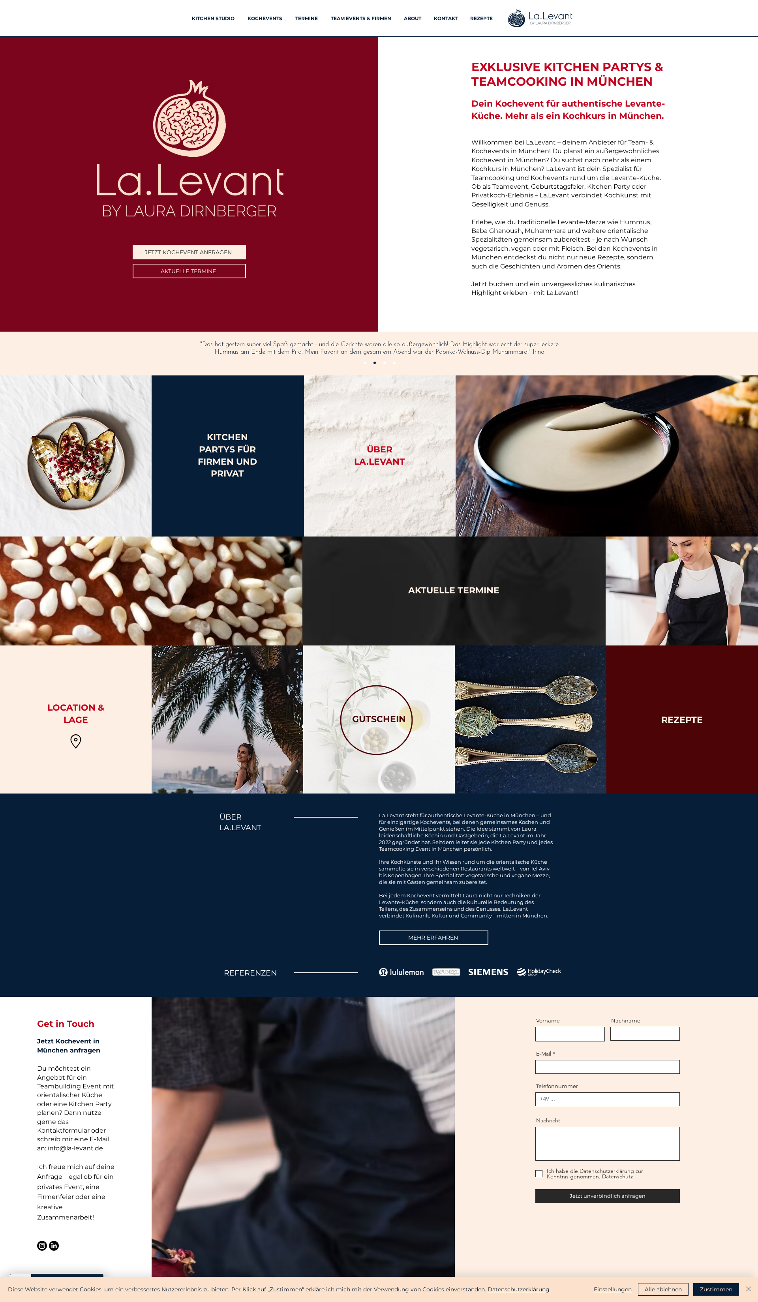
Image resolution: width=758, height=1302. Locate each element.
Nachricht (548, 1120)
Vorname (548, 1020)
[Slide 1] (365, 363)
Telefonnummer (557, 1086)
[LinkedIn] (54, 1246)
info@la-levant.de (75, 1148)
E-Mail (543, 1053)
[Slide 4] (394, 363)
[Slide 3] (384, 363)
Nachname (625, 1020)
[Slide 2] (374, 363)
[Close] (748, 1289)
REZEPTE (682, 720)
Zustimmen (716, 1289)
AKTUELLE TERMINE (453, 590)
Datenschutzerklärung (519, 1289)
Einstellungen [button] (613, 1289)
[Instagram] (42, 1246)
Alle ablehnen (663, 1289)
